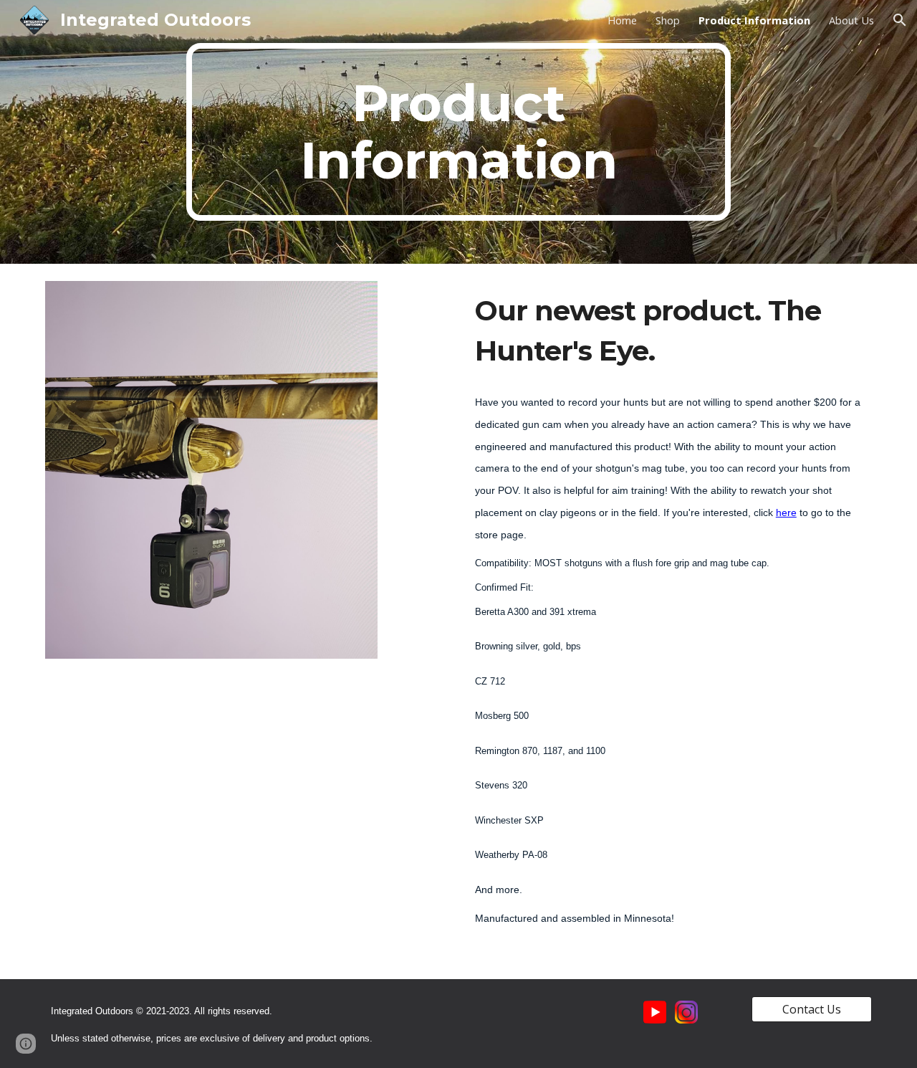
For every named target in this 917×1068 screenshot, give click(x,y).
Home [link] (622, 20)
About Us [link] (851, 20)
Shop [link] (668, 20)
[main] (458, 132)
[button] (900, 20)
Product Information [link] (754, 20)
